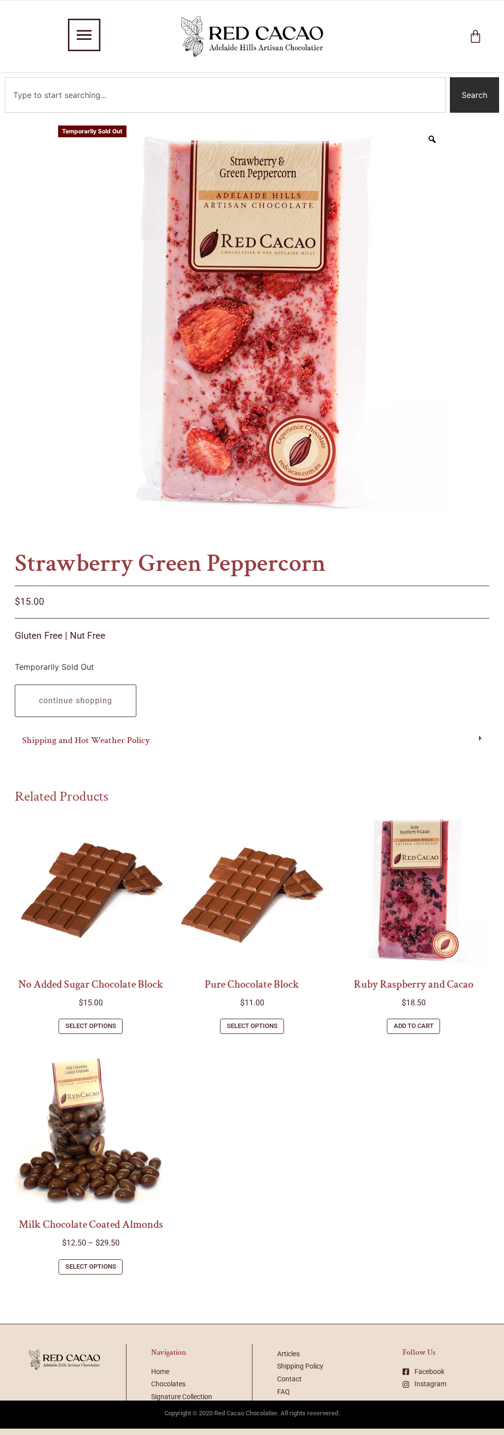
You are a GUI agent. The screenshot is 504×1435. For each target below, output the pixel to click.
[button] (252, 741)
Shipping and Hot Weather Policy (86, 740)
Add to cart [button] (414, 1025)
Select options (90, 1025)
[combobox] (225, 95)
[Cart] (475, 36)
